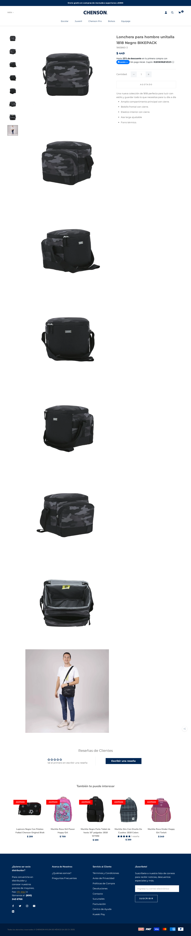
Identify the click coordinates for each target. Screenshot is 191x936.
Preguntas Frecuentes (64, 878)
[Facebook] (13, 906)
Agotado (146, 84)
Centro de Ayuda (102, 909)
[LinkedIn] (13, 911)
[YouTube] (34, 906)
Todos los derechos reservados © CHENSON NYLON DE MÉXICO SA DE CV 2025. (41, 929)
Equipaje (125, 21)
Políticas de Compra (104, 883)
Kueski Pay (99, 914)
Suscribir (146, 898)
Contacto (98, 893)
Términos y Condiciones (106, 873)
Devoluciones (100, 888)
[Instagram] (27, 906)
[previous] (9, 814)
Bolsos (111, 21)
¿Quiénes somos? (61, 873)
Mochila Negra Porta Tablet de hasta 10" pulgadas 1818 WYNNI (95, 832)
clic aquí (21, 891)
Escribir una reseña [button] (123, 761)
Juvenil (78, 21)
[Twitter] (20, 906)
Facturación (99, 904)
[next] (181, 814)
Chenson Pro (95, 21)
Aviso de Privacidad (103, 878)
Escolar (64, 21)
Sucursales (98, 898)
